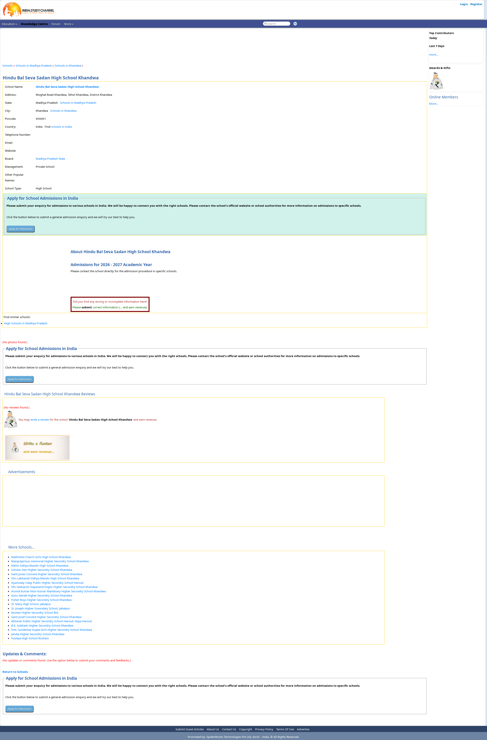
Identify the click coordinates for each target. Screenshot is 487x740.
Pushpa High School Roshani (30, 638)
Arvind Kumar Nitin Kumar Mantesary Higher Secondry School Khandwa (58, 591)
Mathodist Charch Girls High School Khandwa (41, 557)
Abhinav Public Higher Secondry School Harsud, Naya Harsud (51, 621)
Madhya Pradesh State (50, 158)
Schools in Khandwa (68, 65)
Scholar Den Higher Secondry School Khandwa (41, 570)
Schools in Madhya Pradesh (34, 65)
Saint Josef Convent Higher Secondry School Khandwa (46, 617)
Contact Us (229, 729)
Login (464, 4)
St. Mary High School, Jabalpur (31, 604)
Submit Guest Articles (190, 729)
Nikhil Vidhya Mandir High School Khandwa (39, 565)
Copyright (245, 729)
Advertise (303, 729)
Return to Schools (15, 672)
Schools (7, 65)
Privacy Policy (264, 729)
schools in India (61, 126)
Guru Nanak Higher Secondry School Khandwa (41, 595)
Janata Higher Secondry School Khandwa (37, 634)
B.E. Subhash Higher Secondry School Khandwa (42, 625)
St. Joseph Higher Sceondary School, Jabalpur (40, 608)
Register (476, 4)
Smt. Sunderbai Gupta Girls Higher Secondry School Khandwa (51, 630)
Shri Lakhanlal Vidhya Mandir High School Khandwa (45, 578)
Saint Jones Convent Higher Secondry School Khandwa (46, 574)
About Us (213, 729)
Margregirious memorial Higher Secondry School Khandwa (50, 561)
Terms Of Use (285, 729)
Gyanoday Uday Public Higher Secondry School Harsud (47, 583)
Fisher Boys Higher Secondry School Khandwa (41, 600)
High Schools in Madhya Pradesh (25, 323)
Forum (56, 24)
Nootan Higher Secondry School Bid (34, 612)
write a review (39, 419)
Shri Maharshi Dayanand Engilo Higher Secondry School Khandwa (54, 587)
